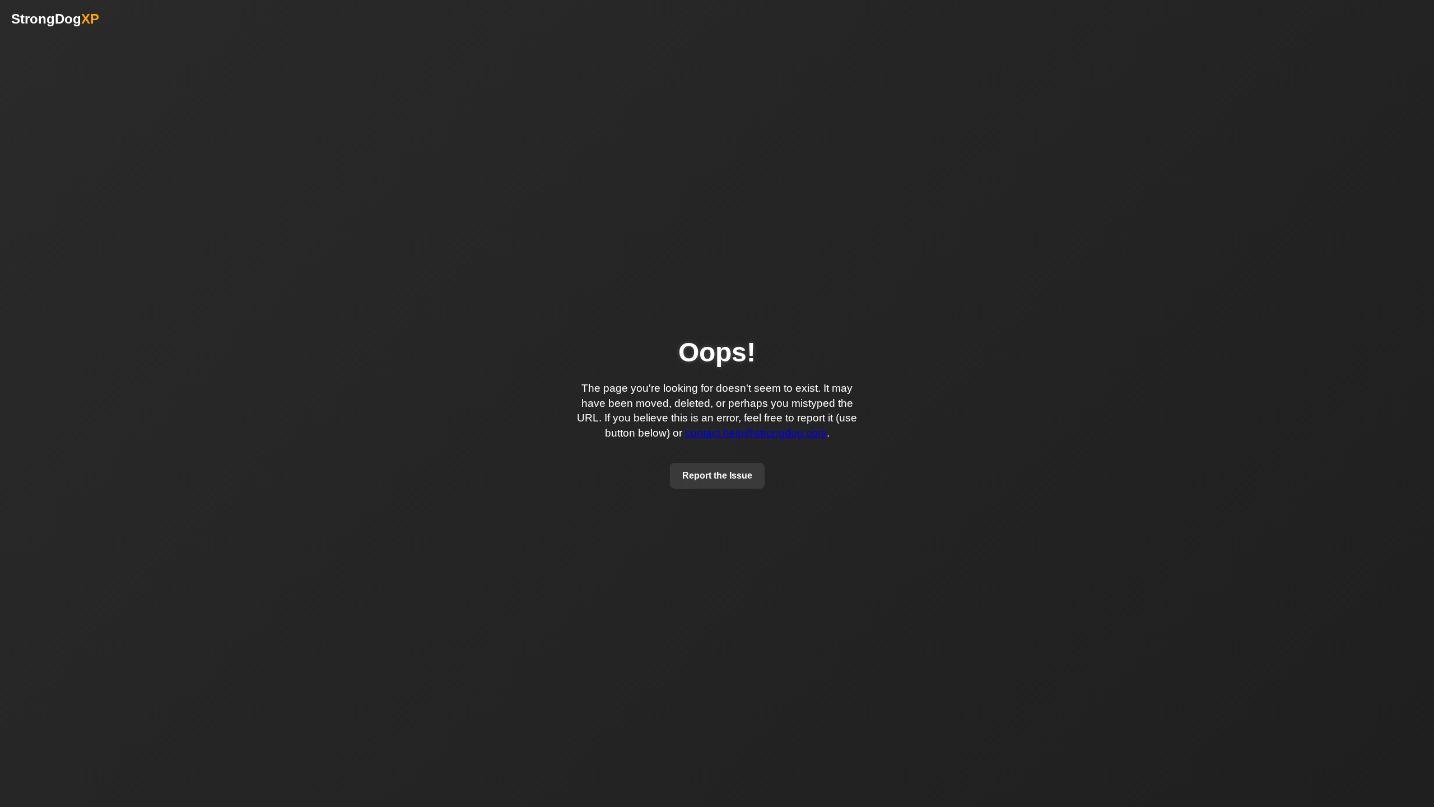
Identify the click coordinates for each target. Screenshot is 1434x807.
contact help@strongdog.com (756, 433)
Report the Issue (717, 475)
